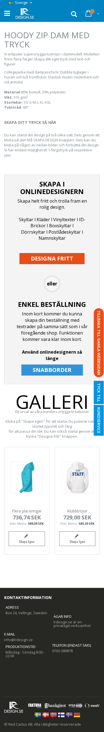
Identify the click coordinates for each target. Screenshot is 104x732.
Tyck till (99, 392)
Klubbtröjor (77, 511)
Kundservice (99, 420)
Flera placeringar (27, 511)
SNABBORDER (52, 370)
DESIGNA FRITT (52, 258)
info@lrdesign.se (18, 639)
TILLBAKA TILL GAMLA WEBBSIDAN (99, 342)
